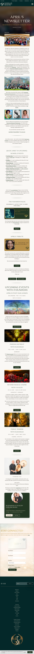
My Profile (9, 515)
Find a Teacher (14, 0)
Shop (17, 596)
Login (17, 598)
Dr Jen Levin (22, 132)
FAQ (17, 614)
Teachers (9, 104)
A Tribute (17, 265)
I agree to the (14, 567)
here (29, 535)
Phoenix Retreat (16, 222)
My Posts (16, 515)
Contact (21, 0)
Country (10, 560)
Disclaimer (17, 629)
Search (17, 611)
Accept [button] (30, 652)
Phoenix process (10, 354)
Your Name (10, 550)
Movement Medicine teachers (16, 68)
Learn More (17, 367)
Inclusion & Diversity (17, 619)
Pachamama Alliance (17, 622)
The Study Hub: (9, 156)
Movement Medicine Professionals (13, 123)
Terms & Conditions (17, 626)
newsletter (14, 67)
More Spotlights (21, 278)
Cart (17, 599)
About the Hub (17, 326)
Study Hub (12, 157)
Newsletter (27, 0)
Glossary (17, 630)
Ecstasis (8, 160)
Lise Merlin (11, 132)
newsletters (18, 487)
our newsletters (14, 190)
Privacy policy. (17, 567)
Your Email (10, 555)
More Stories (12, 278)
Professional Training (9, 65)
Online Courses (17, 608)
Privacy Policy (17, 623)
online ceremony (24, 168)
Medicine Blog (17, 610)
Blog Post (17, 228)
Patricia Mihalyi (16, 132)
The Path (17, 595)
